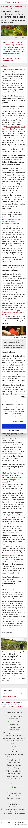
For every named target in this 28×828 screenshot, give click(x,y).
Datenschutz (22, 822)
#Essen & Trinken (11, 694)
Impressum (14, 822)
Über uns (3, 822)
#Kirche (5, 696)
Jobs (8, 822)
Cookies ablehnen (14, 430)
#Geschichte (20, 694)
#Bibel (4, 694)
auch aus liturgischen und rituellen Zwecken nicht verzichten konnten (11, 221)
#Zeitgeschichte (12, 696)
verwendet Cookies (18, 421)
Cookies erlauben (14, 426)
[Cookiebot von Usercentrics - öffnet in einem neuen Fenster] (20, 397)
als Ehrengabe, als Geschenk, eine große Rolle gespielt (13, 479)
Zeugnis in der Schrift (9, 555)
